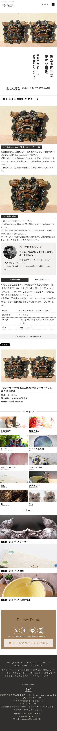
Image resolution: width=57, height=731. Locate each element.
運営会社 (48, 673)
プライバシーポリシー (42, 676)
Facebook (24, 630)
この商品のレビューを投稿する (28, 336)
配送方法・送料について (44, 670)
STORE (19, 663)
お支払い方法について (15, 673)
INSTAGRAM (20, 666)
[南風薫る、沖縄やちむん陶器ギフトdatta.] (7, 4)
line (32, 630)
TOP (9, 663)
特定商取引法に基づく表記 (16, 676)
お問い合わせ (34, 673)
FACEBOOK (37, 666)
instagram (40, 630)
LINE (44, 663)
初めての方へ (8, 670)
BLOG (30, 663)
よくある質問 (23, 670)
